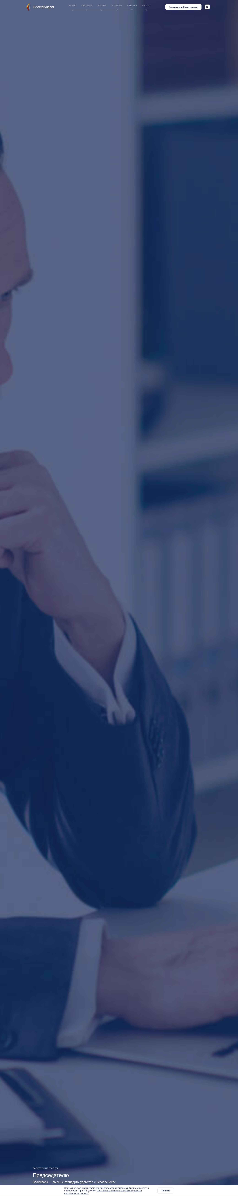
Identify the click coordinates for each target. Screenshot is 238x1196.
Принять (165, 1190)
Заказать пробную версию (183, 7)
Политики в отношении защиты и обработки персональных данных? (103, 1192)
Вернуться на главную (46, 1168)
